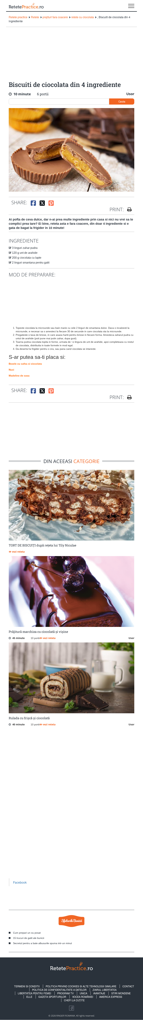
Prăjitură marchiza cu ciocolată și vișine (38, 632)
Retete (35, 17)
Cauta (121, 101)
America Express (110, 996)
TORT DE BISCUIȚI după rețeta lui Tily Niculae (42, 545)
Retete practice (18, 17)
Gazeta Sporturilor (52, 996)
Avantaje (99, 993)
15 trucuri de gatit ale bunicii (28, 938)
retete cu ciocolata (82, 17)
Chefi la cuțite (74, 1000)
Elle (29, 996)
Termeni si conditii (27, 986)
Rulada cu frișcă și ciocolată (29, 718)
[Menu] (131, 5)
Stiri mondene (121, 993)
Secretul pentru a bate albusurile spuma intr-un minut (42, 943)
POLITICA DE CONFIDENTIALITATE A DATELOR (59, 989)
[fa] (128, 209)
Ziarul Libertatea (104, 989)
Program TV (65, 993)
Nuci (11, 369)
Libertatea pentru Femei (34, 993)
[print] (128, 397)
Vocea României (82, 996)
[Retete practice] (26, 5)
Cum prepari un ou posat (27, 932)
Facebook (20, 882)
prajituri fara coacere (55, 17)
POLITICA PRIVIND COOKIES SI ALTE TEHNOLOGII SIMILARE (81, 986)
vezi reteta (18, 551)
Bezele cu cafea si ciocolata (25, 363)
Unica (83, 993)
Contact (128, 986)
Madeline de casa (19, 375)
